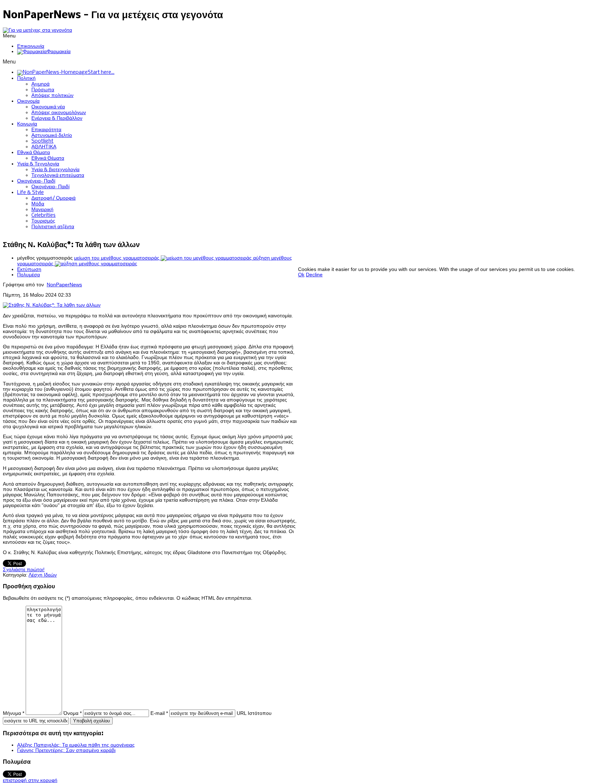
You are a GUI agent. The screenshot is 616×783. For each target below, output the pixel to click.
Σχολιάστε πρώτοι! (24, 569)
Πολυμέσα (28, 274)
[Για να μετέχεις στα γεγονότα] (37, 30)
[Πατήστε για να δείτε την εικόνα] (52, 305)
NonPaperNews (64, 284)
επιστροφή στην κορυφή (30, 780)
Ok (301, 274)
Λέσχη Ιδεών (43, 575)
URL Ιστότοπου (254, 713)
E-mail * (159, 713)
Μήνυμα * (13, 713)
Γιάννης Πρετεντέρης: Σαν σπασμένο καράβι (66, 750)
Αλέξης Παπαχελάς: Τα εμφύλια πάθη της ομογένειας (76, 745)
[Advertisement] (428, 251)
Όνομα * (72, 713)
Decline (314, 274)
